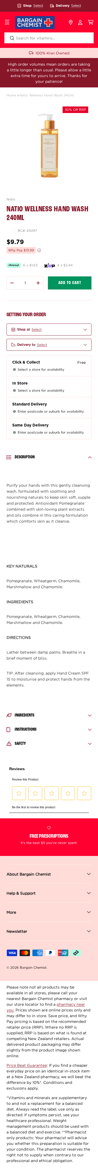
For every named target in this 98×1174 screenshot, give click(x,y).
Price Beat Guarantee (27, 1065)
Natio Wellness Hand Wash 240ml (46, 95)
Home (11, 95)
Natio (11, 199)
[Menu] (7, 22)
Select (38, 5)
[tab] (49, 566)
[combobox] (49, 37)
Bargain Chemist (33, 967)
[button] (91, 22)
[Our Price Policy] (39, 250)
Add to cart (69, 283)
